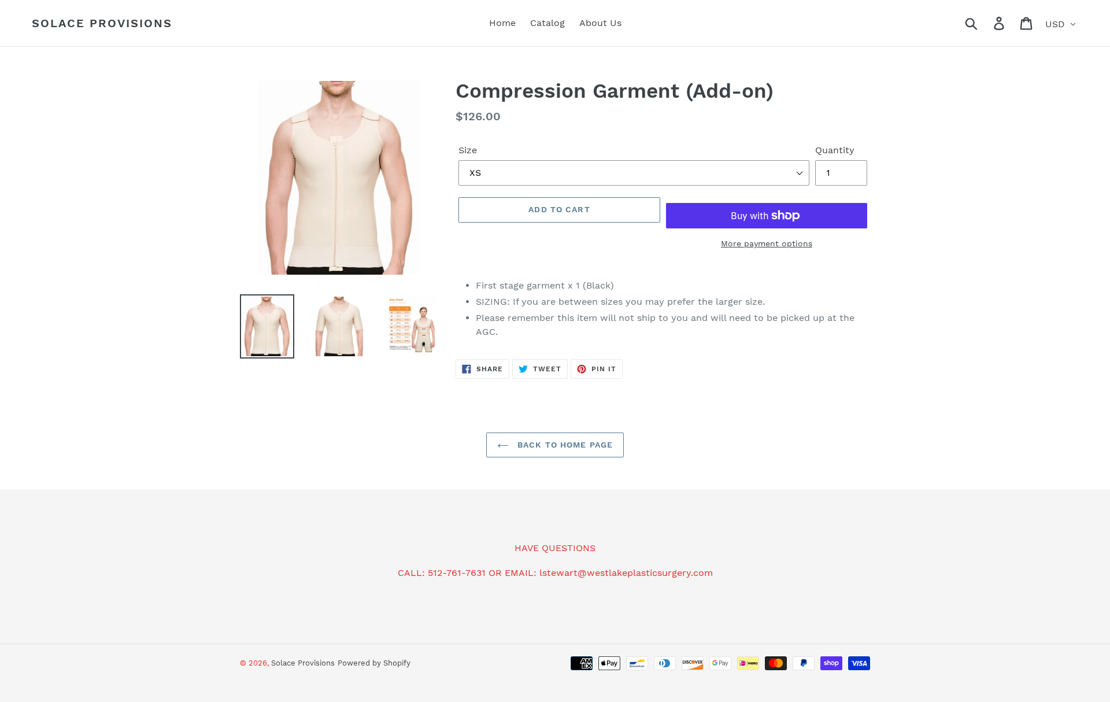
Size (467, 150)
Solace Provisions (102, 23)
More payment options (766, 243)
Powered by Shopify (374, 663)
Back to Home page (564, 444)
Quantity (834, 150)
